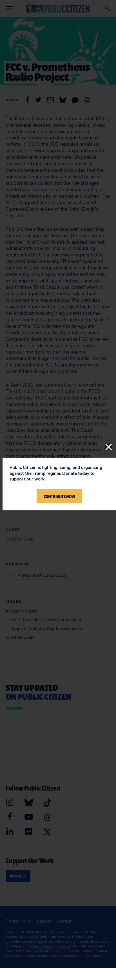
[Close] (109, 447)
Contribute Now (59, 496)
